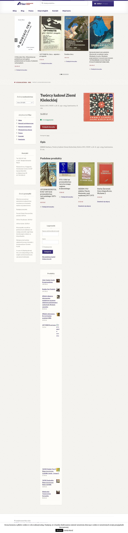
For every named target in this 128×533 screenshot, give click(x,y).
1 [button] (60, 74)
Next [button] (112, 40)
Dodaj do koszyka (21, 70)
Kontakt (55, 11)
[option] (26, 43)
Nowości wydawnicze (24, 126)
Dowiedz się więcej (84, 206)
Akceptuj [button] (59, 530)
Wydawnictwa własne (25, 130)
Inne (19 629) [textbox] (24, 102)
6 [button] (66, 74)
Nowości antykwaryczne (25, 123)
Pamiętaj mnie (47, 247)
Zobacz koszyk (46, 259)
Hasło (44, 239)
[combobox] (25, 102)
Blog (22, 11)
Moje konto (67, 11)
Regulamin (21, 139)
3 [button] (62, 74)
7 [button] (67, 74)
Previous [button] (16, 40)
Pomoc (31, 11)
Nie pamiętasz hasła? (48, 257)
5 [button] (65, 74)
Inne (29, 82)
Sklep (15, 11)
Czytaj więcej (68, 530)
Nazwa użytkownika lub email (50, 231)
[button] (111, 95)
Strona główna (21, 82)
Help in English (43, 11)
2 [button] (61, 74)
